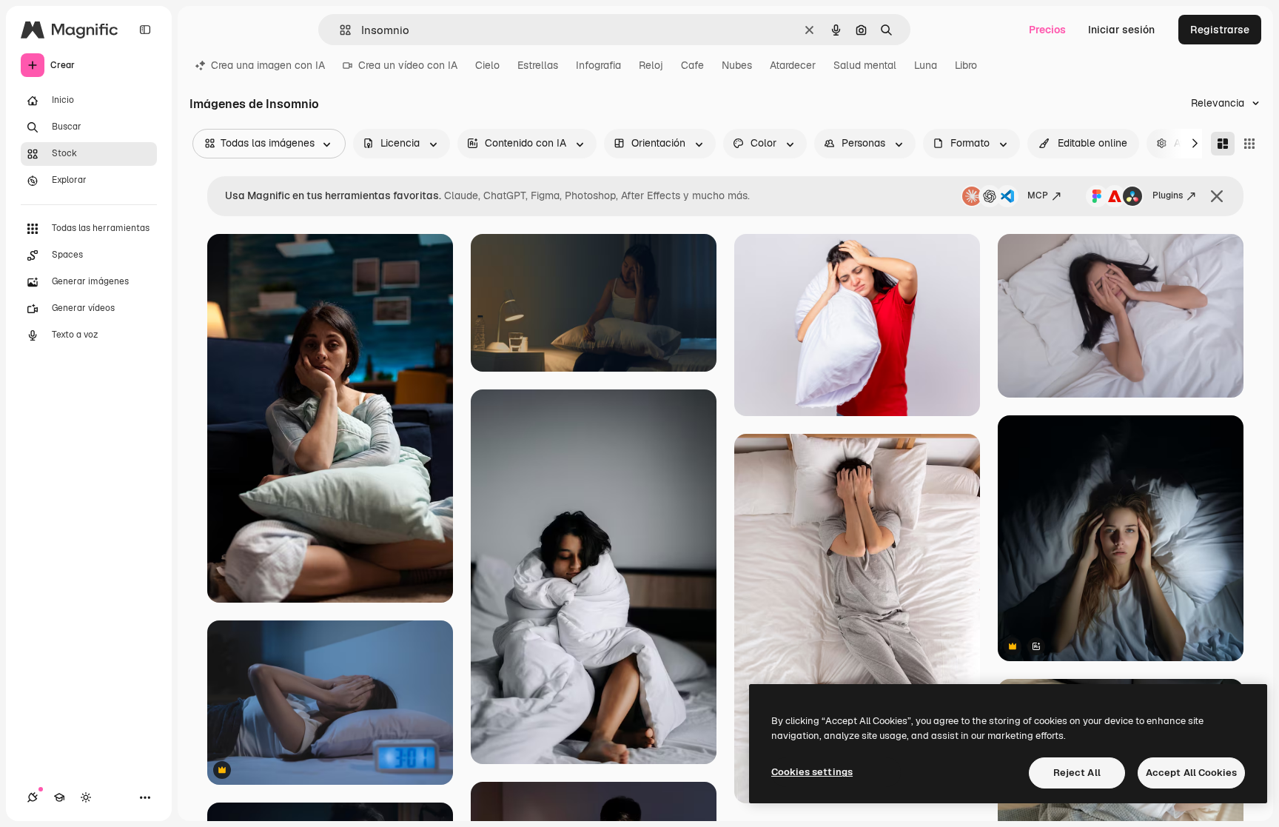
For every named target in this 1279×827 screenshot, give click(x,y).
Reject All (1077, 772)
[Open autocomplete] (339, 30)
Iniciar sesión (1121, 29)
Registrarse (1219, 29)
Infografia (598, 65)
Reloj (651, 65)
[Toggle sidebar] (145, 29)
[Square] (1249, 143)
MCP (1037, 195)
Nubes (737, 65)
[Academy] (59, 797)
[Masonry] (1223, 143)
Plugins (1167, 195)
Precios (1047, 29)
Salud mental (864, 65)
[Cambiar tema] (86, 797)
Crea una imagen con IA (268, 65)
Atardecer (793, 65)
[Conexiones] (32, 797)
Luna (925, 65)
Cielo (487, 65)
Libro (966, 65)
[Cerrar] (1217, 196)
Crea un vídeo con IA (407, 65)
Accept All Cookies (1191, 772)
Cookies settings (812, 772)
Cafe (692, 65)
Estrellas (537, 65)
